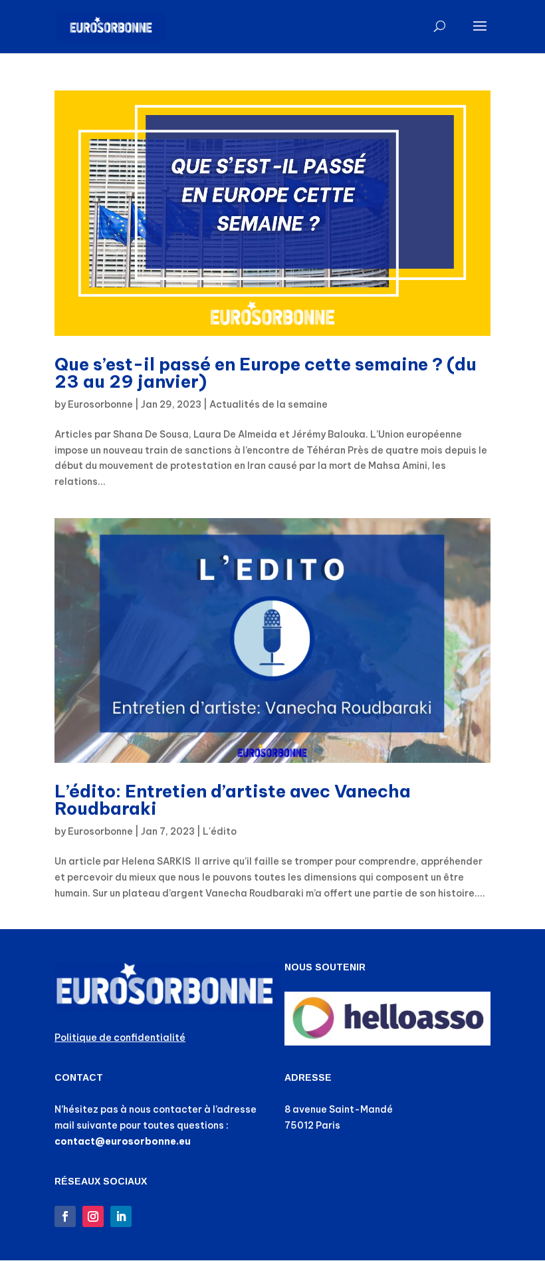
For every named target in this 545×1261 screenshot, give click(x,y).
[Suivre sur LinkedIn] (121, 1216)
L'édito (220, 831)
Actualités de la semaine (268, 404)
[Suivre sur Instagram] (93, 1216)
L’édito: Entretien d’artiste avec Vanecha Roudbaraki (232, 799)
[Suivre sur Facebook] (65, 1216)
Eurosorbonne (100, 404)
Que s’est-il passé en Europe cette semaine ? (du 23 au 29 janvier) (265, 372)
